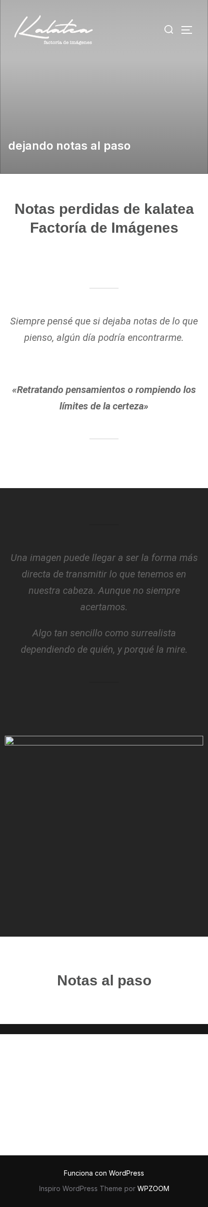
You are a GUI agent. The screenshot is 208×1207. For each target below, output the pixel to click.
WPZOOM (153, 1188)
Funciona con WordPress (104, 1173)
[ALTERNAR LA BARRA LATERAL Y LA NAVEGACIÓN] (190, 30)
